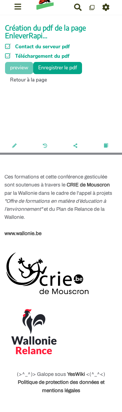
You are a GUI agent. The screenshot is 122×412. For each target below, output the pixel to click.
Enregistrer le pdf (57, 67)
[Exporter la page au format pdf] (106, 146)
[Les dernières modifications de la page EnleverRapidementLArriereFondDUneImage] (46, 146)
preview (19, 67)
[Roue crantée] (106, 7)
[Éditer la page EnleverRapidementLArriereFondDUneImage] (15, 146)
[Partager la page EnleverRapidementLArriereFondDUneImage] (76, 146)
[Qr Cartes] (92, 7)
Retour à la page (28, 79)
